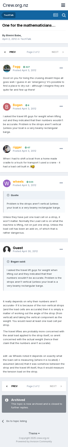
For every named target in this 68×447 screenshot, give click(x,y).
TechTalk (25, 38)
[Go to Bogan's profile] (7, 107)
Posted (24, 70)
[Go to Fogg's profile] (7, 68)
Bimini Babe (13, 35)
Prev (12, 52)
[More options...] (61, 68)
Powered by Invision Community (34, 441)
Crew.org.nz (15, 5)
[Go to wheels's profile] (7, 183)
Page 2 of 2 (34, 52)
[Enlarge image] (32, 166)
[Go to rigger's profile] (7, 149)
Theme (33, 433)
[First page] (5, 52)
